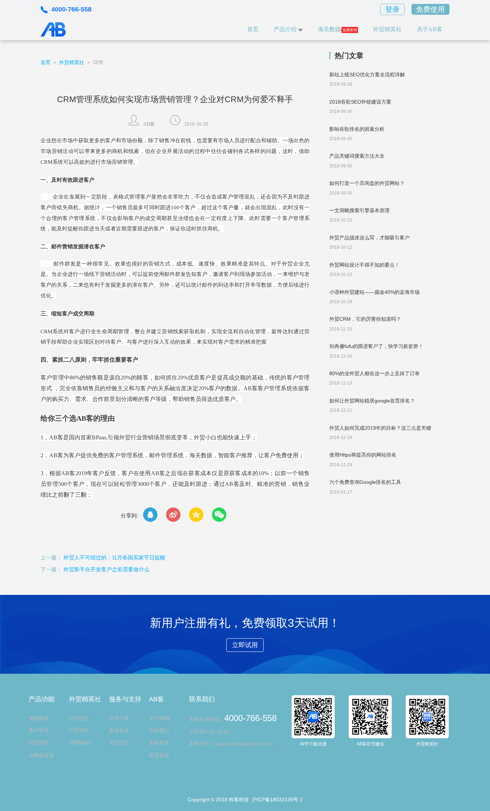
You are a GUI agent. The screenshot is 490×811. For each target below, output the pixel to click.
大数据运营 (41, 755)
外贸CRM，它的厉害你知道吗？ (365, 319)
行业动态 (79, 718)
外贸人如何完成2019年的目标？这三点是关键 (380, 428)
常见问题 (119, 742)
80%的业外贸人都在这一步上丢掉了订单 (374, 373)
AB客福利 (79, 742)
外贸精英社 (387, 29)
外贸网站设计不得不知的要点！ (364, 265)
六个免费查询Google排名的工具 (365, 482)
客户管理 (39, 730)
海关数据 (329, 29)
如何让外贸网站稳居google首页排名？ (372, 401)
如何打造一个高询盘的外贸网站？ (367, 183)
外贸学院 (79, 730)
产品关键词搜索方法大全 (357, 156)
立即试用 (245, 645)
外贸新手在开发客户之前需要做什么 (106, 569)
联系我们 (159, 730)
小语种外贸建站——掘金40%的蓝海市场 (374, 292)
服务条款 (159, 742)
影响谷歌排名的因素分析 (357, 129)
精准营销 (39, 742)
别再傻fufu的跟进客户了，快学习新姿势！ (376, 346)
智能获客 (39, 718)
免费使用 (430, 9)
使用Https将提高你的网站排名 (362, 455)
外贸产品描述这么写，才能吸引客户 (369, 237)
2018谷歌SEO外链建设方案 (360, 102)
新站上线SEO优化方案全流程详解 (367, 74)
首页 (253, 29)
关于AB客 (429, 29)
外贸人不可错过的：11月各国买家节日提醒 (114, 557)
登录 (392, 9)
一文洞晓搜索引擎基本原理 (359, 210)
